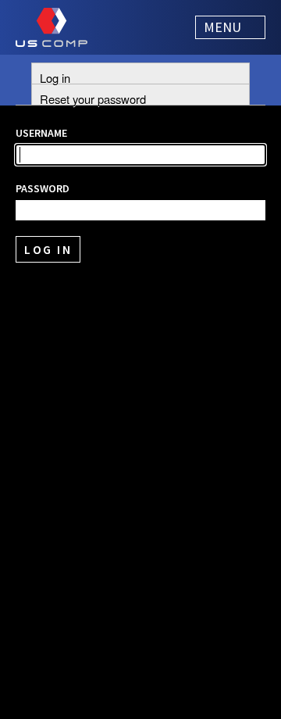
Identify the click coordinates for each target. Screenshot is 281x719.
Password (42, 188)
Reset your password (93, 98)
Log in (55, 77)
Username (41, 133)
